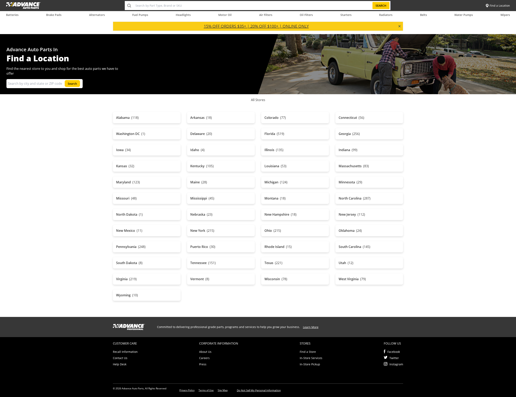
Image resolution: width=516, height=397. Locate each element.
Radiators (385, 15)
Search (381, 5)
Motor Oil (225, 15)
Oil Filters (306, 15)
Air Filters (265, 15)
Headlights (183, 15)
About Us (205, 352)
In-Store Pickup (310, 364)
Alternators (97, 15)
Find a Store (308, 352)
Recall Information (125, 352)
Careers (204, 358)
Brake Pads (53, 15)
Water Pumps (463, 15)
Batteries (12, 15)
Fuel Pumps (140, 15)
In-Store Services (311, 358)
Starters (346, 15)
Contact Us (120, 358)
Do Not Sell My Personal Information (259, 390)
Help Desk (119, 364)
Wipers (505, 15)
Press (202, 364)
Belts (423, 15)
